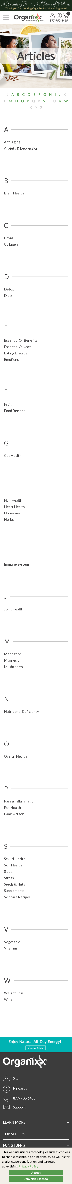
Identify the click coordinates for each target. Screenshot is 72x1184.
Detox (9, 289)
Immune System (16, 564)
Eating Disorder (16, 353)
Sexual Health (14, 858)
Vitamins (11, 948)
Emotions (11, 359)
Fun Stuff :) (14, 1145)
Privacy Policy (28, 1166)
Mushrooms (13, 666)
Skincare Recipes (17, 897)
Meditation (13, 654)
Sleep (8, 871)
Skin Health (13, 865)
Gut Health (12, 455)
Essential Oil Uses (17, 346)
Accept (36, 1172)
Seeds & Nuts (14, 884)
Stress (9, 878)
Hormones (12, 513)
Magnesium (13, 660)
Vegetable (12, 942)
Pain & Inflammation (19, 801)
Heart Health (14, 506)
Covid (8, 238)
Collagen (11, 244)
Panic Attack (14, 814)
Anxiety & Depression (21, 148)
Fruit (8, 404)
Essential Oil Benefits (20, 340)
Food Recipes (14, 410)
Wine (8, 999)
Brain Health (14, 193)
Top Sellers (14, 1133)
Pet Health (12, 807)
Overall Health (15, 756)
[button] (6, 18)
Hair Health (13, 500)
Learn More (14, 1122)
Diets (8, 295)
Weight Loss (14, 993)
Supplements (14, 890)
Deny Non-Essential (36, 1178)
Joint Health (13, 609)
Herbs (9, 519)
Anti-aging (12, 142)
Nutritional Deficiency (21, 711)
